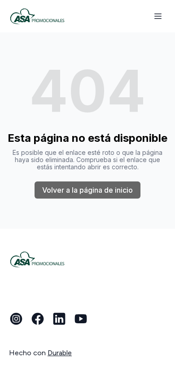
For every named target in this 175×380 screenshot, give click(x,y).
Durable (60, 352)
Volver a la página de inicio (87, 190)
